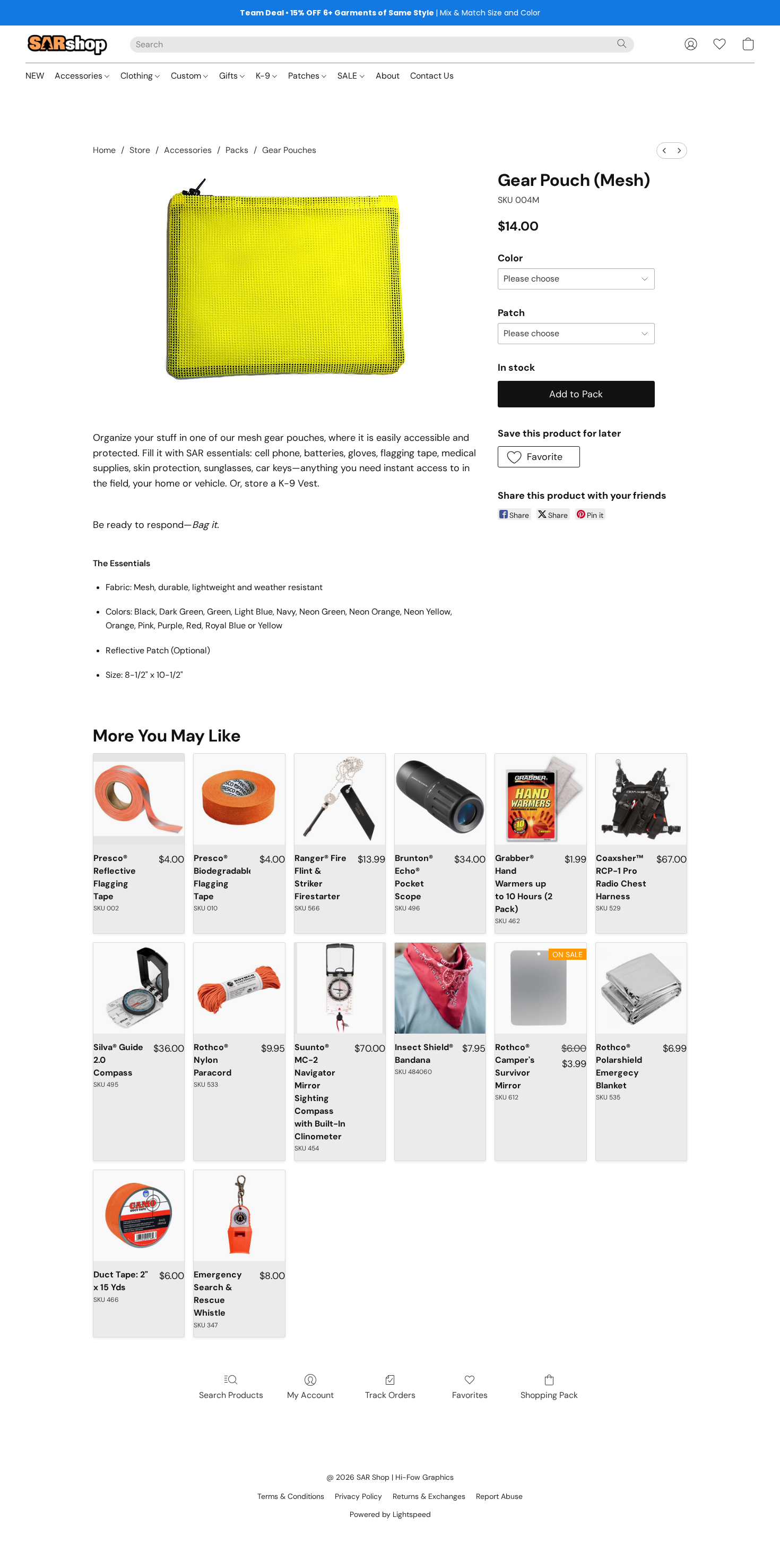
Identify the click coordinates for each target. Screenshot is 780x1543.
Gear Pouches (289, 150)
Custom (187, 75)
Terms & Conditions (290, 1496)
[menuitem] (664, 150)
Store (139, 150)
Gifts (229, 75)
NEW (34, 75)
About (388, 75)
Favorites (470, 1395)
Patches (305, 75)
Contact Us (432, 75)
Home (104, 150)
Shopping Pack (549, 1395)
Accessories (80, 75)
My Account (310, 1395)
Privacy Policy (358, 1496)
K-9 (264, 75)
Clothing (137, 75)
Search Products (231, 1395)
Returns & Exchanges (429, 1496)
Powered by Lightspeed (390, 1514)
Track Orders (390, 1395)
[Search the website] (622, 43)
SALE (348, 75)
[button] (67, 44)
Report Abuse (499, 1496)
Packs (237, 150)
